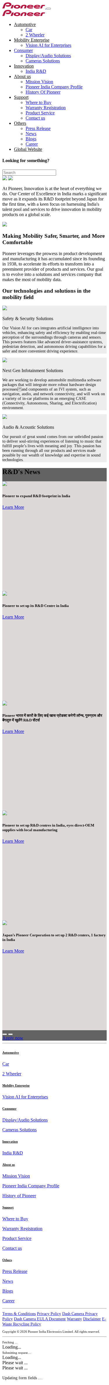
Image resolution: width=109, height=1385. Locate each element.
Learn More (13, 507)
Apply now (12, 1037)
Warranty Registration (46, 107)
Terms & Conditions (19, 1314)
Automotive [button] (25, 24)
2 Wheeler (35, 34)
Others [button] (20, 123)
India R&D (36, 71)
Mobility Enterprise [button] (31, 40)
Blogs (31, 138)
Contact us (35, 118)
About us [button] (22, 76)
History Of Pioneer (43, 92)
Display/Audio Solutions (48, 55)
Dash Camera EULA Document (40, 1319)
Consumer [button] (23, 50)
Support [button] (21, 97)
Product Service (40, 112)
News (31, 133)
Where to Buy (38, 102)
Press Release (38, 128)
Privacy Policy (49, 1314)
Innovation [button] (24, 66)
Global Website (28, 149)
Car (29, 29)
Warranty (74, 1319)
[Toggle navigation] (48, 9)
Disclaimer (92, 1319)
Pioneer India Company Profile (54, 86)
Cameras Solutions (43, 60)
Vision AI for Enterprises (48, 45)
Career (32, 144)
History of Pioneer (19, 1195)
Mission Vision (39, 81)
